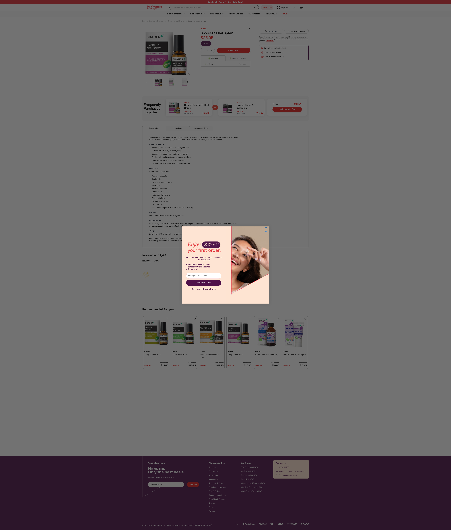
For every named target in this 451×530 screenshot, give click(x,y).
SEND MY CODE (204, 283)
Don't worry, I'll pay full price (203, 289)
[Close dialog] (266, 229)
